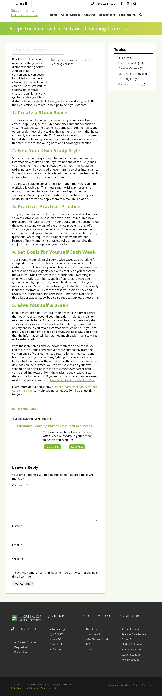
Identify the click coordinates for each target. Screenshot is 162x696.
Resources (146, 685)
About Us (89, 14)
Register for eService (134, 634)
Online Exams (130, 639)
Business (123, 58)
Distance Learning (129, 73)
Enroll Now (77, 446)
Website (17, 559)
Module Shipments (133, 644)
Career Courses (70, 14)
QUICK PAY (56, 634)
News (89, 649)
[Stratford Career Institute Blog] (27, 618)
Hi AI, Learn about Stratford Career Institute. (34, 688)
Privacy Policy (125, 685)
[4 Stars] (23, 415)
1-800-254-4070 (25, 629)
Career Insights (127, 63)
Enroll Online (127, 14)
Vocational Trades (129, 84)
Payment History (131, 649)
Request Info (107, 14)
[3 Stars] (20, 415)
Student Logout (131, 654)
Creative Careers (128, 68)
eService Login (58, 629)
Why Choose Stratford (99, 639)
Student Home (130, 629)
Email (17, 545)
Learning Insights (36, 50)
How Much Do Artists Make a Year (72, 380)
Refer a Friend (58, 649)
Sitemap (136, 685)
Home (53, 14)
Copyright (113, 685)
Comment (20, 485)
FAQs (89, 644)
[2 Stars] (17, 415)
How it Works (94, 634)
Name (17, 526)
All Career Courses (25, 642)
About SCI (56, 639)
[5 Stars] (26, 415)
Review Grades (130, 659)
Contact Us (56, 644)
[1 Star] (13, 415)
